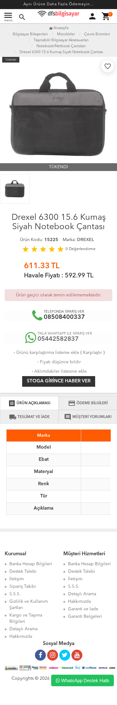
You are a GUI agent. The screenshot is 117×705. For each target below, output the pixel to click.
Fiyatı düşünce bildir (58, 362)
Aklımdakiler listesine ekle (59, 371)
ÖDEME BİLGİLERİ (88, 403)
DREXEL (85, 240)
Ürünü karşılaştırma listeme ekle (45, 352)
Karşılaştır (92, 352)
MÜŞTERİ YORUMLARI (87, 417)
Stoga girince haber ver (58, 381)
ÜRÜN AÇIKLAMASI (29, 403)
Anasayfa (60, 28)
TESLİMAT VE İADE (29, 417)
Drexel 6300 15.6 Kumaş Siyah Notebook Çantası (61, 52)
